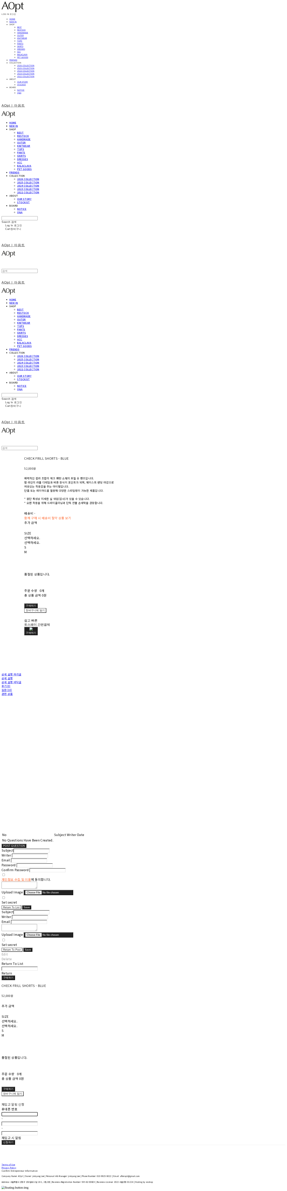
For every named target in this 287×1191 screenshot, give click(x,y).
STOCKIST (21, 84)
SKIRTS (20, 46)
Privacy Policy (9, 1167)
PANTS (20, 43)
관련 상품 (7, 694)
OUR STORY (22, 81)
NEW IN (13, 21)
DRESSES (21, 49)
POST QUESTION (14, 845)
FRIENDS (13, 60)
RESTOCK (21, 30)
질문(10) (7, 690)
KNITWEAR (22, 38)
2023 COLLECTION (25, 73)
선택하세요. (32, 537)
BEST (19, 27)
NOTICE (20, 90)
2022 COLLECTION (25, 76)
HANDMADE (22, 32)
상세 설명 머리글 (11, 674)
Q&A (19, 92)
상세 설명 (7, 678)
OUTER (20, 35)
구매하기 (8, 977)
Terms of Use (8, 1164)
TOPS (19, 40)
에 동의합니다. (26, 879)
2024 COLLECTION (25, 71)
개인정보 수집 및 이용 (16, 879)
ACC (19, 51)
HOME (12, 19)
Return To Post (12, 949)
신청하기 (8, 1142)
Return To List (11, 907)
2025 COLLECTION (25, 68)
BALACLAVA (22, 54)
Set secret (9, 902)
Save (27, 907)
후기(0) (6, 686)
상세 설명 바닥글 (11, 682)
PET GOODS (22, 57)
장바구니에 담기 (12, 1093)
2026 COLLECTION (25, 65)
